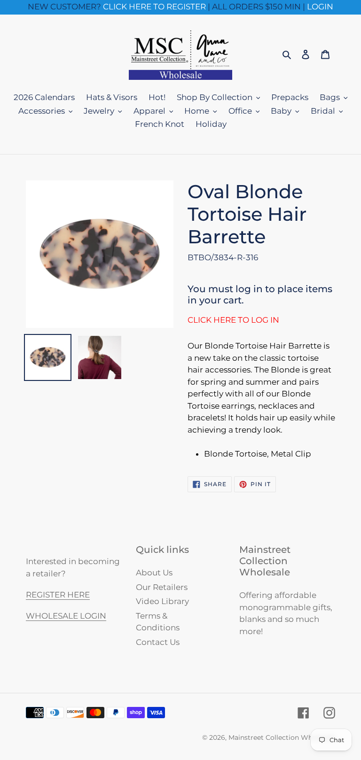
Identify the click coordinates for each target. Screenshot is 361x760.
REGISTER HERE (58, 594)
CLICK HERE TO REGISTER (154, 6)
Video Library (162, 601)
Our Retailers (162, 587)
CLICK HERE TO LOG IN (233, 320)
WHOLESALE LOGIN (66, 615)
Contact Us (158, 642)
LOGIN (320, 6)
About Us (154, 572)
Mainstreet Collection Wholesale (281, 737)
